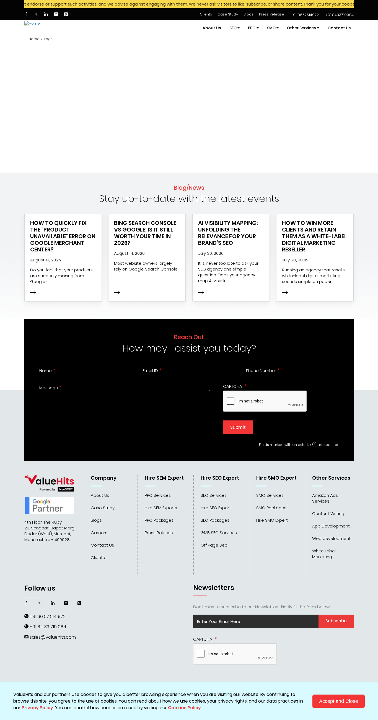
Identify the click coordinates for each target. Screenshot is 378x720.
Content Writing (328, 513)
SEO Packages (215, 520)
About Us (212, 28)
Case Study (228, 14)
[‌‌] (27, 14)
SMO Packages (271, 508)
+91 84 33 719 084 (48, 626)
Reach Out (189, 337)
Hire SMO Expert (272, 520)
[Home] (45, 28)
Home (34, 39)
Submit (238, 427)
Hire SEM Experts (161, 508)
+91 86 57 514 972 (48, 616)
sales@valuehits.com (53, 637)
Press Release (271, 14)
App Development (331, 526)
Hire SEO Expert (216, 508)
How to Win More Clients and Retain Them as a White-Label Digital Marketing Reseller (314, 236)
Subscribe (336, 621)
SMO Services (270, 495)
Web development (331, 538)
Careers (99, 533)
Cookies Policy (184, 708)
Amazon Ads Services (325, 498)
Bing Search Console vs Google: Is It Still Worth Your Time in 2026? (145, 233)
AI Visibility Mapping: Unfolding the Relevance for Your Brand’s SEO (228, 233)
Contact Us (339, 28)
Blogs (248, 14)
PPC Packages (159, 520)
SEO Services (214, 495)
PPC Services (158, 495)
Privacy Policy (37, 708)
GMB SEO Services (219, 533)
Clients (206, 14)
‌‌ (305, 14)
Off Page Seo (214, 545)
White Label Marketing (324, 554)
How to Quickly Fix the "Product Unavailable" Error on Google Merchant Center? (62, 236)
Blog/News (189, 188)
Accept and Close (338, 701)
